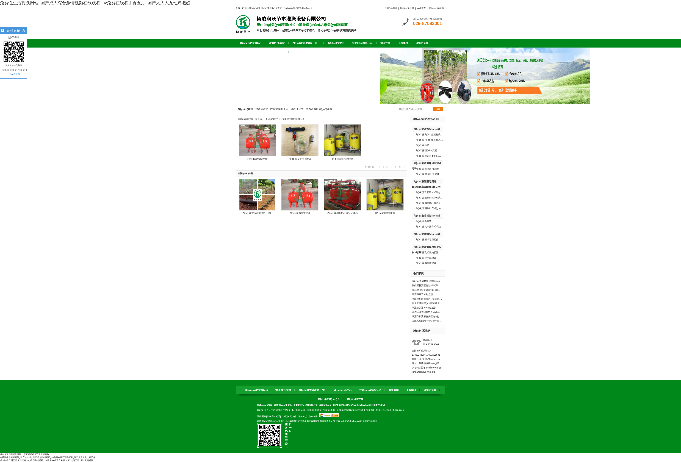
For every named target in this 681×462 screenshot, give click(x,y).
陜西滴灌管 (262, 109)
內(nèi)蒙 (276, 416)
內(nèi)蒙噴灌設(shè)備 (427, 215)
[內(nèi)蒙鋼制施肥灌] (257, 155)
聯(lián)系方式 (355, 399)
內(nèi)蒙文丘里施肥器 (427, 252)
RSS (378, 405)
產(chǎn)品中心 (272, 119)
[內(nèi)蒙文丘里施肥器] (300, 155)
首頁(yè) (259, 119)
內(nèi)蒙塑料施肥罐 (342, 158)
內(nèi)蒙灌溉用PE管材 (427, 168)
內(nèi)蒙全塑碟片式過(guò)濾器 (432, 192)
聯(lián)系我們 (407, 8)
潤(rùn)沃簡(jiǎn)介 (329, 399)
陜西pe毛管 (341, 421)
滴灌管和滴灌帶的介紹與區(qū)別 (427, 298)
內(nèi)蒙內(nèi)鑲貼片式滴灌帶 (431, 140)
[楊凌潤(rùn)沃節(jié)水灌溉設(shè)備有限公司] (243, 31)
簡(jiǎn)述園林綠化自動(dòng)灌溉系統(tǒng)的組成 (427, 281)
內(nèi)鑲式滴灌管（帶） (312, 390)
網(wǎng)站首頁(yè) (256, 390)
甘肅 (264, 416)
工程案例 (411, 390)
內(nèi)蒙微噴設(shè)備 (427, 234)
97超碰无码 (73, 460)
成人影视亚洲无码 (8, 460)
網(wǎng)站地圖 (436, 8)
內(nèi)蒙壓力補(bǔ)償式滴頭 (430, 155)
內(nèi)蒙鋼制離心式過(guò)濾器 (432, 203)
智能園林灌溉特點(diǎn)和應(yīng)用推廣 (427, 285)
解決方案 (394, 390)
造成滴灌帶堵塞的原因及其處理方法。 (427, 312)
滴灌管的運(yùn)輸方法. (424, 307)
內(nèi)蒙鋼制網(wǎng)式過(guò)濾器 (434, 197)
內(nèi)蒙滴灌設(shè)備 (427, 129)
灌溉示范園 (430, 390)
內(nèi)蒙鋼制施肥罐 (426, 263)
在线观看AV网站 (60, 460)
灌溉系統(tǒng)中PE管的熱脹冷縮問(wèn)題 (427, 321)
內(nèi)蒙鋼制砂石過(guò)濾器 (431, 208)
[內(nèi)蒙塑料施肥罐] (342, 155)
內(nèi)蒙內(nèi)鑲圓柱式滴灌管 (431, 134)
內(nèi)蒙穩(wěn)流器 (426, 150)
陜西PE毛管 (297, 109)
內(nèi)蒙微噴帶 (423, 221)
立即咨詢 (15, 74)
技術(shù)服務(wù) (370, 390)
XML (383, 405)
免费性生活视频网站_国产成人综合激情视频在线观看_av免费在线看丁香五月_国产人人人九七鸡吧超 (95, 2)
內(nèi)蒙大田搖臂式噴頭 (428, 226)
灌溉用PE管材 (283, 390)
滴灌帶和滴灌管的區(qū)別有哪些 (427, 316)
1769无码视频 (86, 460)
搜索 (438, 109)
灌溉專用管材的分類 (422, 294)
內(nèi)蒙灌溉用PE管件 (427, 174)
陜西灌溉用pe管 (327, 421)
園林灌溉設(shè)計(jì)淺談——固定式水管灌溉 (427, 290)
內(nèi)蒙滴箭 (422, 145)
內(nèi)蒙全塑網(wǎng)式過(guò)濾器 (434, 187)
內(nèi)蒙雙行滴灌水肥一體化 (257, 213)
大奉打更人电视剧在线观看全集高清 (35, 460)
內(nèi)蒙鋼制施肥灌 (257, 158)
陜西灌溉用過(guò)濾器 (319, 109)
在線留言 (421, 8)
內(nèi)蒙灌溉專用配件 (427, 239)
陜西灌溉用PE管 (279, 109)
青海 (269, 416)
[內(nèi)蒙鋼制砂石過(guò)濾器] (342, 210)
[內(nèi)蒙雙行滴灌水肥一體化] (257, 210)
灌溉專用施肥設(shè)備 (293, 119)
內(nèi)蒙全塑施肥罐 (426, 257)
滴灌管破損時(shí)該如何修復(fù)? (427, 303)
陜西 (259, 416)
